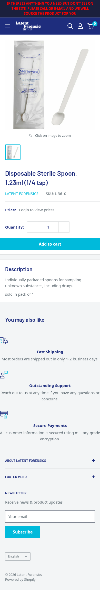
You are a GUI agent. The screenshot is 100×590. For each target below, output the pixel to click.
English (13, 556)
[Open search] (70, 26)
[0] (90, 26)
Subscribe (23, 532)
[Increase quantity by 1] (64, 227)
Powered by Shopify (20, 579)
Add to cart (50, 244)
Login (24, 209)
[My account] (80, 26)
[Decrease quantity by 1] (32, 227)
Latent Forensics (21, 193)
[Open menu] (7, 26)
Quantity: (14, 227)
